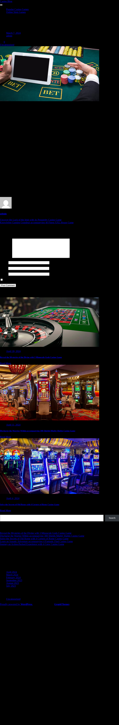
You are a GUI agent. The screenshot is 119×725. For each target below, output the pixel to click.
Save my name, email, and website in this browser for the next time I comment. (42, 280)
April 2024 (11, 572)
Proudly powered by (16, 604)
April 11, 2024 (13, 424)
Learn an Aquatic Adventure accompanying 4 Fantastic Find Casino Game (36, 541)
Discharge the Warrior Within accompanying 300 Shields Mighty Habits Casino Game (37, 431)
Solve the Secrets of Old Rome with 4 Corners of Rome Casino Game (29, 504)
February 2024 (13, 577)
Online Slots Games (16, 12)
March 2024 (12, 574)
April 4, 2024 (12, 498)
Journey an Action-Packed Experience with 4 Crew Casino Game (32, 544)
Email (4, 268)
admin (9, 35)
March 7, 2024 (13, 33)
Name (4, 262)
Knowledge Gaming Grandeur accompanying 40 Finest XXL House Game (37, 222)
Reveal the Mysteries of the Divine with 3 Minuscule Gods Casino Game (31, 357)
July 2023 (11, 586)
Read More (5, 363)
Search (3, 513)
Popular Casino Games (17, 9)
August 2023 (12, 583)
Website (4, 274)
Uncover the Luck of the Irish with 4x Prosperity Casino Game (31, 219)
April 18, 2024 (13, 351)
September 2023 (14, 580)
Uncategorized (7, 44)
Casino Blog (6, 1)
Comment (5, 257)
